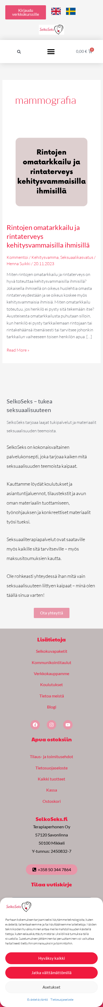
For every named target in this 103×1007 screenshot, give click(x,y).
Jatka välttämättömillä (51, 972)
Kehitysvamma (45, 257)
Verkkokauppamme (51, 673)
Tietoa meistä (51, 695)
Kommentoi (17, 257)
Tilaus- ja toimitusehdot (51, 756)
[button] (19, 51)
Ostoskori (52, 801)
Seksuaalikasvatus (76, 257)
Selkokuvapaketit (51, 651)
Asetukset (51, 987)
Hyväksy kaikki (51, 958)
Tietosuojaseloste (61, 999)
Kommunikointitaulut (51, 662)
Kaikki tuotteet (51, 778)
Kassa (51, 789)
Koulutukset (51, 684)
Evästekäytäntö (37, 999)
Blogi (51, 706)
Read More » (18, 350)
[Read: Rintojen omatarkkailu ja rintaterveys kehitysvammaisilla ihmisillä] (52, 171)
